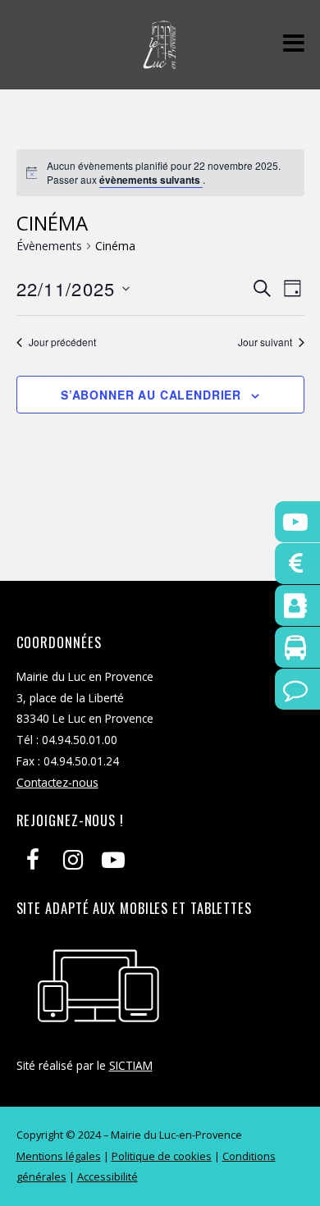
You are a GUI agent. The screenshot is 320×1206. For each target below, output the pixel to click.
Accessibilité (107, 1176)
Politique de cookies (162, 1156)
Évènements (49, 246)
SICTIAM (131, 1065)
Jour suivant (265, 342)
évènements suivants (151, 179)
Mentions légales (58, 1156)
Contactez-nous (57, 782)
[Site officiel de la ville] (159, 60)
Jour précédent (62, 342)
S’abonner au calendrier (151, 394)
